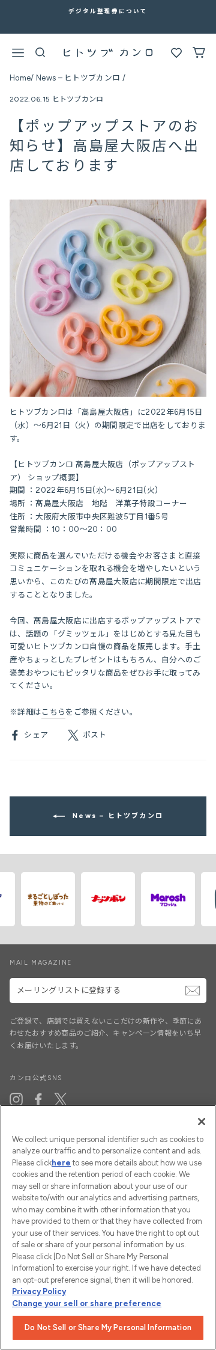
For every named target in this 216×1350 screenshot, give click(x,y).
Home (20, 77)
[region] (108, 1227)
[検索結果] (40, 55)
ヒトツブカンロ (78, 99)
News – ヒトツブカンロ (78, 77)
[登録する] (192, 990)
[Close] (201, 1121)
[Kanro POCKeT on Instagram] (16, 1099)
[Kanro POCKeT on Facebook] (38, 1099)
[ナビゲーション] (18, 55)
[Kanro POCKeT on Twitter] (60, 1099)
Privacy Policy (39, 1291)
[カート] (199, 55)
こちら (53, 711)
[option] (108, 11)
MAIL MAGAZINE (41, 963)
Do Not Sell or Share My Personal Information (108, 1327)
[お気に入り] (176, 55)
